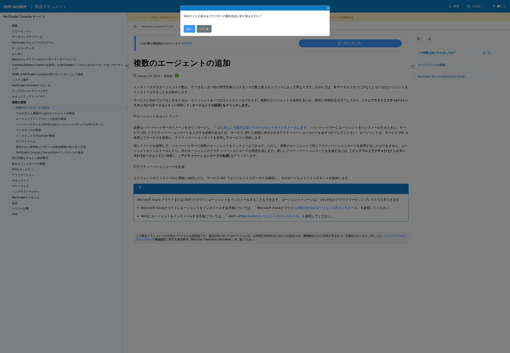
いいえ (204, 29)
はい (189, 29)
